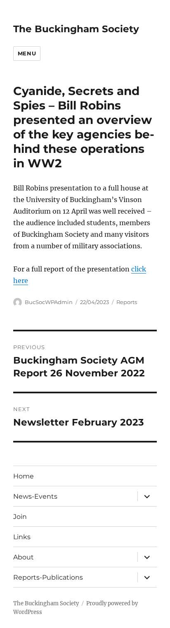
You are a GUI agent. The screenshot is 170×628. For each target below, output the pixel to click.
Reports (126, 302)
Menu (27, 53)
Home (23, 476)
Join (20, 517)
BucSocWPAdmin (49, 302)
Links (22, 537)
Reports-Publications (48, 577)
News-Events (35, 496)
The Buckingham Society (76, 29)
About (23, 557)
